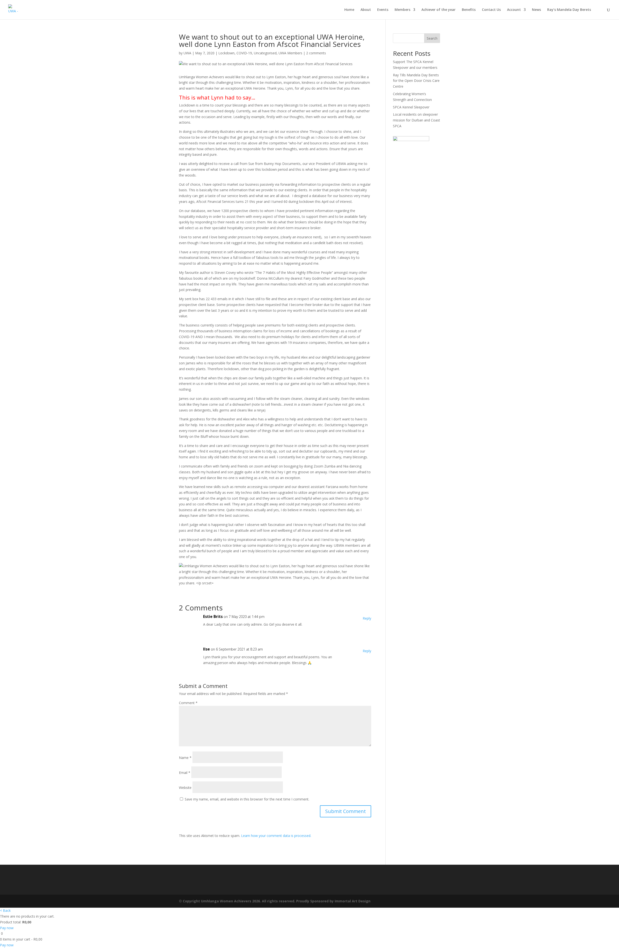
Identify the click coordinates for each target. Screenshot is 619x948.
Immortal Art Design (352, 901)
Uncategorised (265, 53)
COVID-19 (244, 53)
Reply (367, 618)
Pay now (7, 928)
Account (514, 10)
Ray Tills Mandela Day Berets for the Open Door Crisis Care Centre (416, 81)
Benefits (469, 10)
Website (185, 787)
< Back (5, 910)
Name (185, 757)
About (366, 10)
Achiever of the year (438, 10)
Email (184, 772)
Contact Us (491, 10)
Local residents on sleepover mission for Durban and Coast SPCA (416, 120)
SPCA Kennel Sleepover (411, 107)
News (536, 10)
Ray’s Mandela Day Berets (569, 10)
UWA (187, 53)
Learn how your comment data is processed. (276, 835)
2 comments (316, 53)
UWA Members (290, 53)
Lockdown (226, 53)
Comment (188, 702)
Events (382, 10)
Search (432, 38)
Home (349, 10)
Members (402, 10)
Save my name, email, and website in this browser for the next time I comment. (247, 799)
